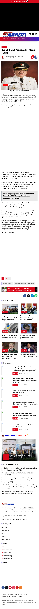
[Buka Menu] (33, 34)
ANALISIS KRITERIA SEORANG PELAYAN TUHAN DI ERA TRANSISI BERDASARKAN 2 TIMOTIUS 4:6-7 (17, 493)
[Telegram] (32, 295)
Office (21, 597)
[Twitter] (28, 295)
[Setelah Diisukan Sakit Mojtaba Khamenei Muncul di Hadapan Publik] (28, 328)
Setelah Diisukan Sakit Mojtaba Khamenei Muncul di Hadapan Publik (27, 337)
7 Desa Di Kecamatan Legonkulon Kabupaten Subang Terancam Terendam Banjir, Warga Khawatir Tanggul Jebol (19, 487)
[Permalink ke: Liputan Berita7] (4, 57)
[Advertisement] (19, 25)
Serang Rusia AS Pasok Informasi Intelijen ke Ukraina (9, 337)
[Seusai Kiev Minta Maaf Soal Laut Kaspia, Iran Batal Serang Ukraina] (10, 347)
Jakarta (4, 536)
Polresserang (8, 556)
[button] (30, 34)
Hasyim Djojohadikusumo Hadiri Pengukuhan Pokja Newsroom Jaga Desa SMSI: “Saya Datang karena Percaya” (10, 318)
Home (4, 594)
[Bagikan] (35, 57)
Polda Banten (8, 559)
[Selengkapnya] (19, 504)
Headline (4, 47)
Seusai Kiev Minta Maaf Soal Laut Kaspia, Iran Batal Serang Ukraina (9, 356)
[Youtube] (17, 587)
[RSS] (20, 587)
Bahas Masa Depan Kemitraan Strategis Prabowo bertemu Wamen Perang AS (27, 318)
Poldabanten (8, 550)
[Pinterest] (10, 587)
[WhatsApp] (35, 295)
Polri (5, 547)
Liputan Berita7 (10, 56)
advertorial (5, 530)
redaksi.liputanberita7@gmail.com (16, 519)
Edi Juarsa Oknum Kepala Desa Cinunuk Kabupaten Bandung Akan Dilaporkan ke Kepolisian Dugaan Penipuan (18, 480)
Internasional (6, 539)
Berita (3, 533)
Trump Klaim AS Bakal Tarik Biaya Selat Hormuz (28, 355)
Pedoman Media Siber (9, 597)
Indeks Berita (12, 594)
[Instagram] (13, 587)
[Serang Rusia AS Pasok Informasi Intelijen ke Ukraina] (10, 328)
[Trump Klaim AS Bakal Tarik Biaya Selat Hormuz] (28, 347)
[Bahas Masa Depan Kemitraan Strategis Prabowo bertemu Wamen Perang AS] (28, 308)
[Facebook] (24, 295)
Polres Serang (8, 553)
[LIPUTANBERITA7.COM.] (14, 34)
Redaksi (22, 594)
